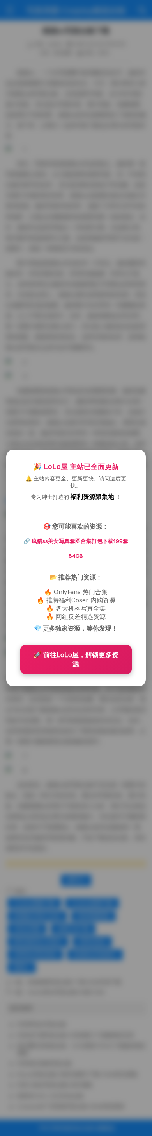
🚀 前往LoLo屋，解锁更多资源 (75, 659)
